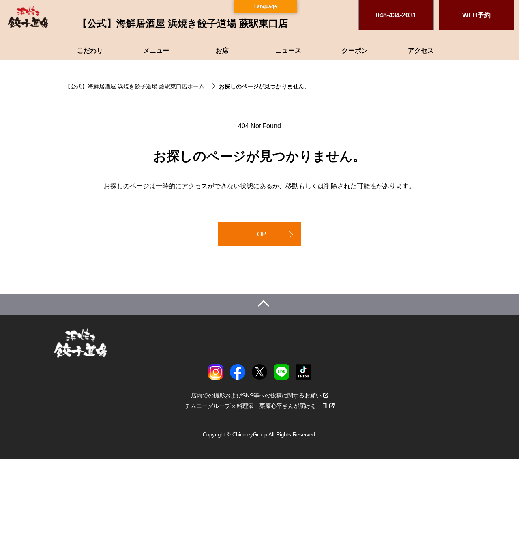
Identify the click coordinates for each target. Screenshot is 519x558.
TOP (259, 234)
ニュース (288, 50)
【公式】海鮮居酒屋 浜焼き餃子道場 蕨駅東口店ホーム (134, 86)
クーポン (355, 50)
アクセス (421, 50)
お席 (222, 50)
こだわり (90, 50)
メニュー (156, 50)
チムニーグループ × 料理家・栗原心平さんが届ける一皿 (256, 406)
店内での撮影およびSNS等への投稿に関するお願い (256, 395)
